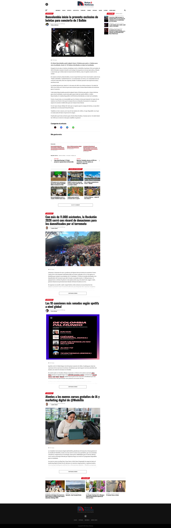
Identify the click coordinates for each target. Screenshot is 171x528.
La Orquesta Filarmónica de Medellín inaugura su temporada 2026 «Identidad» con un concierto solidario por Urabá (90, 148)
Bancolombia (62, 155)
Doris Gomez (54, 311)
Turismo (89, 10)
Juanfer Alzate (54, 228)
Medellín (74, 155)
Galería (100, 10)
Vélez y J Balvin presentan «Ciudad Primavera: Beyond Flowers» (74, 146)
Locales (63, 10)
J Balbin (69, 155)
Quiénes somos (112, 10)
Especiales (95, 10)
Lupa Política (76, 10)
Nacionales (58, 10)
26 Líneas (105, 10)
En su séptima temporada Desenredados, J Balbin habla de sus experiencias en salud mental (57, 147)
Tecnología (83, 10)
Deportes (69, 10)
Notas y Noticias (54, 25)
